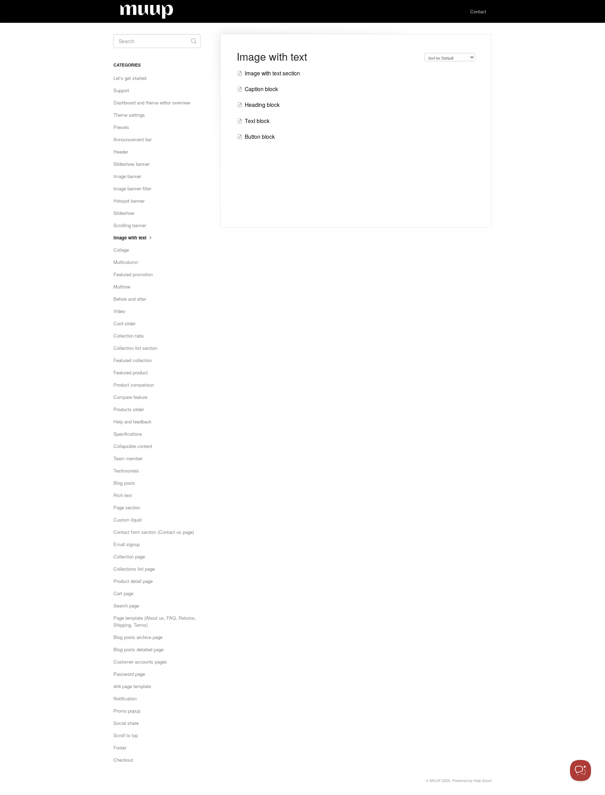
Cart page (123, 593)
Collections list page (134, 568)
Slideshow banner (131, 164)
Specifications (127, 433)
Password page (129, 674)
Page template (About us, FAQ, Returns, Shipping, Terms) (154, 621)
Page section (126, 507)
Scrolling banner (129, 225)
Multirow (122, 286)
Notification (125, 698)
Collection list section (135, 348)
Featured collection (132, 360)
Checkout (123, 759)
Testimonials (126, 470)
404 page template (132, 686)
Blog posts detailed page (138, 649)
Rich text (122, 495)
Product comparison (133, 384)
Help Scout (482, 780)
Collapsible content (132, 446)
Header (120, 151)
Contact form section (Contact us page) (153, 532)
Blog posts (124, 483)
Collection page (129, 556)
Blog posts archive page (137, 637)
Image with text (130, 237)
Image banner (127, 176)
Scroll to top (125, 735)
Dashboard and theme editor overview (151, 102)
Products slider (128, 409)
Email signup (126, 544)
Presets (121, 127)
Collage (121, 249)
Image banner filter (132, 188)
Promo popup (126, 710)
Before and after (129, 298)
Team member (127, 458)
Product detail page (133, 581)
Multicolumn (125, 262)
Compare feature (130, 397)
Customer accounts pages (140, 661)
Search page (126, 605)
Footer (119, 747)
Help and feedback (132, 421)
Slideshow (123, 213)
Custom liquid (127, 519)
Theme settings (129, 114)
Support (121, 90)
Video (119, 311)
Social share (126, 723)
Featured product (130, 372)
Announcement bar (132, 139)
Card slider (124, 323)
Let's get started (129, 78)
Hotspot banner (129, 200)
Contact (478, 11)
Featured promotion (133, 274)
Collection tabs (128, 335)
